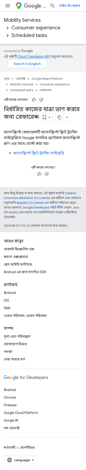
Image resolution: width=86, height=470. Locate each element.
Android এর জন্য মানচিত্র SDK (25, 272)
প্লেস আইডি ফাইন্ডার (18, 264)
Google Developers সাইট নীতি (43, 207)
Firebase (10, 405)
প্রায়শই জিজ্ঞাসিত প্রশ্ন (19, 249)
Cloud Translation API (34, 56)
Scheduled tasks (29, 35)
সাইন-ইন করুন (69, 6)
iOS (6, 300)
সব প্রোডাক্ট (11, 428)
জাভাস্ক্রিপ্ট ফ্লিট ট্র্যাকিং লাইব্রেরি (38, 153)
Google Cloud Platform (21, 413)
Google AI (11, 420)
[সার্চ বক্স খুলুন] (52, 6)
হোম (6, 78)
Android (10, 293)
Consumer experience (35, 28)
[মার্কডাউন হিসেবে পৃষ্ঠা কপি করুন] (59, 117)
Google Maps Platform (47, 78)
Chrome (10, 397)
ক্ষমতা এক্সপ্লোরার (16, 257)
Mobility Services (22, 20)
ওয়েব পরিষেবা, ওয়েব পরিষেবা (25, 316)
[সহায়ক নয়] (41, 99)
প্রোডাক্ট (20, 78)
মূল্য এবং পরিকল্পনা (17, 336)
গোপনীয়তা (27, 447)
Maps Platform (44, 6)
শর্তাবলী (9, 447)
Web (7, 308)
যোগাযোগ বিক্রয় (15, 344)
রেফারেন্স (45, 90)
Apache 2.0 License (29, 202)
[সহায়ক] (34, 99)
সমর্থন (8, 352)
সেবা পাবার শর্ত (14, 359)
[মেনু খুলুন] (7, 5)
